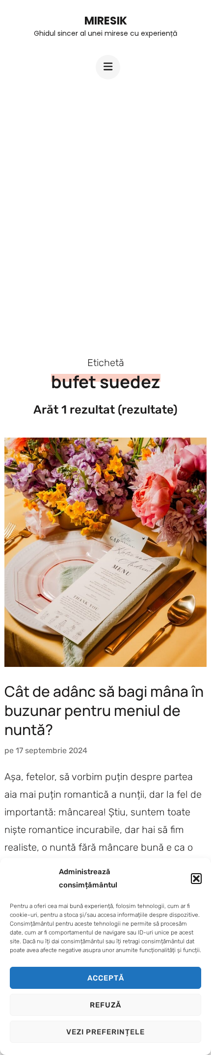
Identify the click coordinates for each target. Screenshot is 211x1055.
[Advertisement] (105, 209)
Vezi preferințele (105, 1032)
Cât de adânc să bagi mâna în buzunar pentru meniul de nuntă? (104, 710)
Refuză (105, 1005)
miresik (105, 20)
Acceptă (105, 978)
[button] (196, 878)
